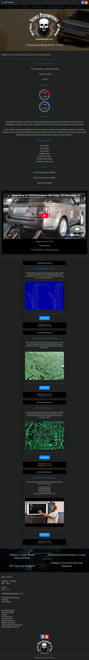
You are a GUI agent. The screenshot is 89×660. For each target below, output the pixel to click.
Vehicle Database (37, 7)
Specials (70, 7)
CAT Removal (7, 619)
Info (16, 7)
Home (10, 7)
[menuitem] (10, 7)
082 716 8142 (9, 2)
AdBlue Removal (8, 621)
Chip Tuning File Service (55, 7)
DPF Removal (7, 617)
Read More (44, 318)
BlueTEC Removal (8, 623)
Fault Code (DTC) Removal (12, 625)
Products (24, 7)
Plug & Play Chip (8, 612)
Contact (78, 7)
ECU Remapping (8, 610)
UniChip (4, 615)
